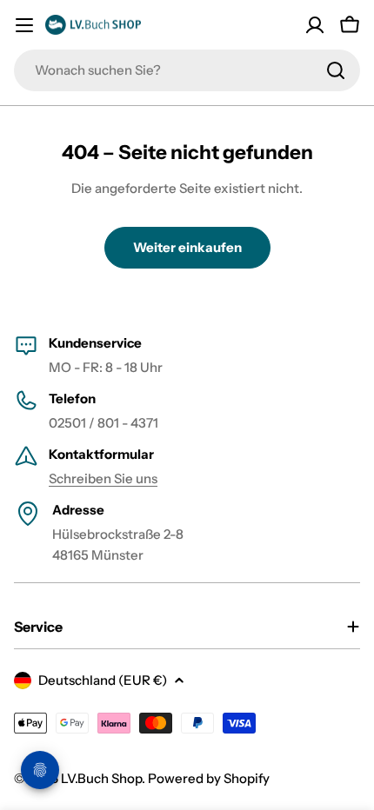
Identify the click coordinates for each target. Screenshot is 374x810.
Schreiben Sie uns (103, 478)
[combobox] (187, 70)
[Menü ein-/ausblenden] (24, 25)
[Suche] (335, 70)
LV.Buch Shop (101, 778)
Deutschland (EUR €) (102, 680)
